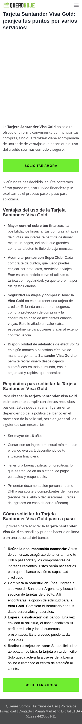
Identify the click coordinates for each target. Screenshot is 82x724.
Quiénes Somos (18, 706)
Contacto (25, 711)
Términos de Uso (45, 706)
